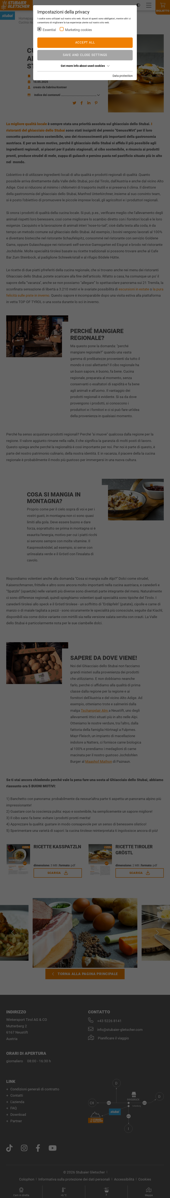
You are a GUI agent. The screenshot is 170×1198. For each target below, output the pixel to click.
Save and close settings (85, 55)
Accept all (85, 42)
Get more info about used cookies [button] (83, 65)
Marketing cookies (78, 30)
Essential (49, 30)
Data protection (123, 75)
